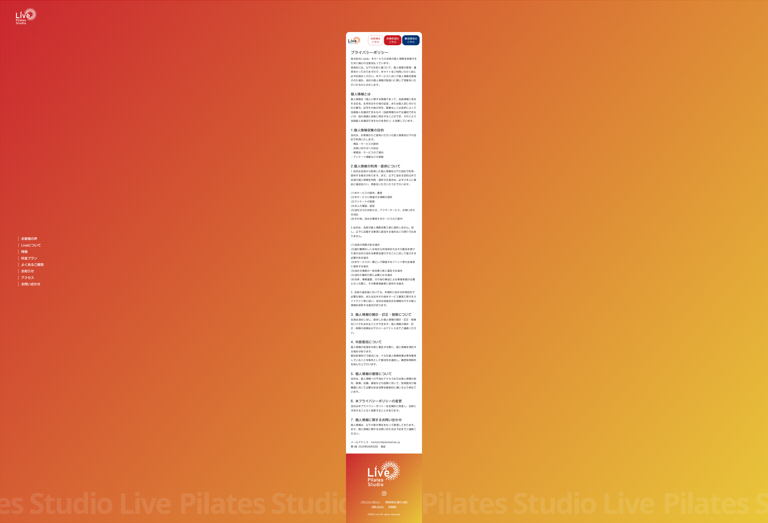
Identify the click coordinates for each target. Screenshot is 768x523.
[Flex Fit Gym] (354, 40)
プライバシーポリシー (371, 502)
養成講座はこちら (411, 40)
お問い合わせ (378, 506)
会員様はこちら (376, 40)
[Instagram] (384, 493)
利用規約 (392, 506)
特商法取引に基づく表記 (396, 502)
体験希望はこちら (392, 40)
